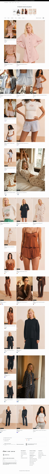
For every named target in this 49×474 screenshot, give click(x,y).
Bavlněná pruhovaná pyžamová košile (6, 95)
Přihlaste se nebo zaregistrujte (20, 444)
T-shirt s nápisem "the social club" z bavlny (39, 430)
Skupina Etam (40, 456)
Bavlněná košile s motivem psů (37, 223)
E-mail (3, 459)
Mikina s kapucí (19, 350)
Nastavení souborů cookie (33, 461)
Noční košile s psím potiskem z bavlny (22, 223)
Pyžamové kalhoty (3, 430)
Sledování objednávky (23, 452)
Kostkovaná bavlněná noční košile (22, 64)
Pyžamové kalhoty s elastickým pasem (38, 302)
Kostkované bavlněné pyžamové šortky (10, 118)
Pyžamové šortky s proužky (8, 64)
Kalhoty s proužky (3, 302)
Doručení (22, 455)
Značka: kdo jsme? (40, 452)
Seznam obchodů (32, 462)
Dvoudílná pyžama (19, 430)
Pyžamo (25, 4)
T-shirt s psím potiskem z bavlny (9, 350)
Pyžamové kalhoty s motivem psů (21, 192)
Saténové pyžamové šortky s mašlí (22, 271)
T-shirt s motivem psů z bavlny (4, 223)
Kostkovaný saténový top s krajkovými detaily (40, 95)
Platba (21, 456)
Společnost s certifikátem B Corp (42, 455)
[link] (15, 2)
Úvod (23, 4)
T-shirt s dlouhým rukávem (8, 399)
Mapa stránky (31, 457)
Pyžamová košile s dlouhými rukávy (22, 302)
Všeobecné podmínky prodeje (33, 458)
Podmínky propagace (32, 452)
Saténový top (6, 271)
